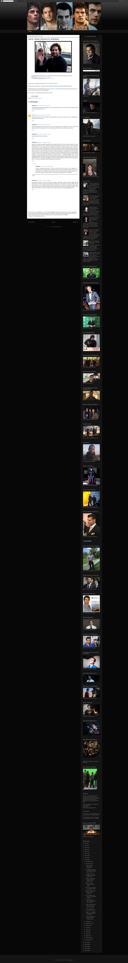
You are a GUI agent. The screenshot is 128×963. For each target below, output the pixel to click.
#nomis (39, 77)
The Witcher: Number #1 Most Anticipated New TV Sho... (91, 871)
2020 (86, 855)
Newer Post (31, 222)
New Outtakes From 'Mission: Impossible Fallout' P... (91, 896)
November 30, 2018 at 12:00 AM (44, 134)
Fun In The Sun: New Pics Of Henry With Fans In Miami (94, 197)
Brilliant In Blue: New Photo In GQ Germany (90, 892)
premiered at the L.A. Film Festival (54, 88)
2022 (86, 851)
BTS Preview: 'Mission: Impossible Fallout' (91, 888)
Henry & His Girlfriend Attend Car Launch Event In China (94, 231)
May (87, 931)
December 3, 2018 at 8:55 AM (43, 142)
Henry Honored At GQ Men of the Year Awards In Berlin (91, 905)
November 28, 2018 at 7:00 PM (43, 115)
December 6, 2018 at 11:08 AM (43, 180)
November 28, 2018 (50, 78)
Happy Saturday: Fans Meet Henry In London (94, 253)
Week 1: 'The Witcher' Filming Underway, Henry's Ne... (91, 913)
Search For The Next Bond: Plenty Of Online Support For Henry (94, 219)
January (88, 939)
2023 (86, 849)
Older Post (75, 222)
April (87, 933)
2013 (86, 950)
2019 (86, 857)
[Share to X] (34, 96)
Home (30, 31)
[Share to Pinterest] (37, 96)
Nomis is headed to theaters (51, 83)
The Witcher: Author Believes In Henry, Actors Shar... (90, 875)
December (88, 861)
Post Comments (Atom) (56, 226)
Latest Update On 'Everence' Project (90, 909)
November (88, 863)
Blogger (71, 960)
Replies (34, 163)
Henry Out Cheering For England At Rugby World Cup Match (94, 184)
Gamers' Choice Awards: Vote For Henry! (90, 884)
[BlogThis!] (33, 96)
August (87, 925)
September (88, 923)
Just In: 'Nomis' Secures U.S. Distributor (89, 866)
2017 (86, 942)
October (88, 921)
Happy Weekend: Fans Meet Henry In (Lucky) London (94, 208)
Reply (33, 110)
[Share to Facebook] (36, 96)
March (87, 935)
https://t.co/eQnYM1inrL (46, 77)
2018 (86, 859)
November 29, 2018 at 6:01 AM (43, 124)
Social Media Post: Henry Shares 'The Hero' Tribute (91, 901)
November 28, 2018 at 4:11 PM (43, 105)
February (88, 937)
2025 (86, 845)
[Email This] (32, 96)
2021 (86, 853)
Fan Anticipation (34, 98)
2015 (86, 946)
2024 (86, 847)
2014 (86, 948)
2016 (86, 944)
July (87, 927)
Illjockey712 (34, 115)
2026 (86, 843)
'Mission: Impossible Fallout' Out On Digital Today (90, 880)
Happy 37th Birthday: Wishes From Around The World (94, 242)
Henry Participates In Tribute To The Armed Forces (90, 918)
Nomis (40, 98)
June (87, 929)
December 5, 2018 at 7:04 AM (47, 166)
